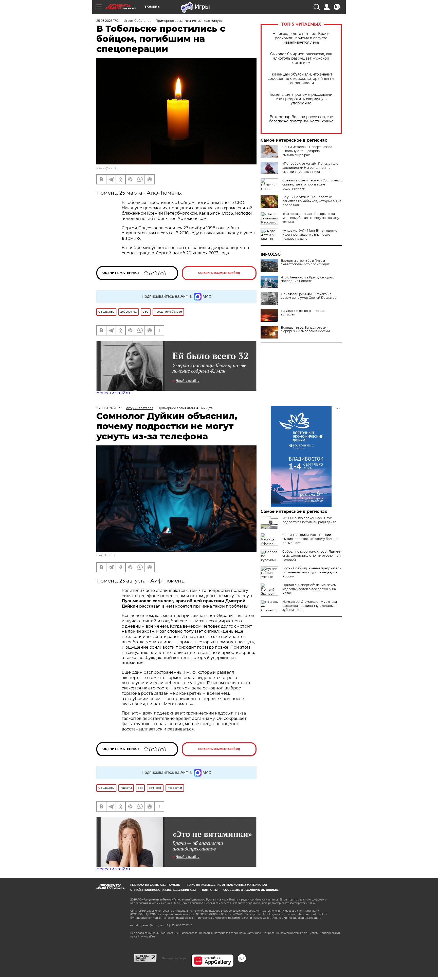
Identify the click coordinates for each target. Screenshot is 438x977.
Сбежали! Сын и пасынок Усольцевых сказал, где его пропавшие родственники (312, 184)
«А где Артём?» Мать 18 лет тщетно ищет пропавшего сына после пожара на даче (309, 234)
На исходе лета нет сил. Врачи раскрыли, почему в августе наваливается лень (301, 38)
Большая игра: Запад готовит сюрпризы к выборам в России (305, 329)
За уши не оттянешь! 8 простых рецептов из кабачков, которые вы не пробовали (311, 201)
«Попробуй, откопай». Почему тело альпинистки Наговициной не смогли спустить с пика (310, 168)
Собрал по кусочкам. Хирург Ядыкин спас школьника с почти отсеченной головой (311, 555)
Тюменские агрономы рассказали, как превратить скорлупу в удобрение (301, 98)
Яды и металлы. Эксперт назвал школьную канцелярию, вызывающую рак (307, 151)
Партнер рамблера (174, 958)
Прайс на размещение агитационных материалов (226, 885)
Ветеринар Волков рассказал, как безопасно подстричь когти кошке (301, 119)
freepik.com (105, 555)
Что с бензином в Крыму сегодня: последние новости (307, 279)
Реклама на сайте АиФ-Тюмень (155, 885)
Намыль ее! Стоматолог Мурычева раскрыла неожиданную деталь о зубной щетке (309, 606)
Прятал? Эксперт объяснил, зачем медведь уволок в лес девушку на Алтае (309, 589)
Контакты (209, 890)
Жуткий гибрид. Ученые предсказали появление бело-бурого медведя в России (311, 572)
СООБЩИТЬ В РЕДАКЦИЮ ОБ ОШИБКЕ (251, 890)
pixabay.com (106, 168)
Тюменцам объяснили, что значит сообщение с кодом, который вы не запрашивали (301, 78)
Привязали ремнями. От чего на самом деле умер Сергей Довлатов (308, 295)
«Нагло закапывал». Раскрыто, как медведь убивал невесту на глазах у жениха (310, 218)
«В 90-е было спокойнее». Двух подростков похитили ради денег (309, 520)
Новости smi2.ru (113, 392)
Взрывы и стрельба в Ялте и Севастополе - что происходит (305, 262)
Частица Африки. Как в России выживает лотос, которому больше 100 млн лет (310, 539)
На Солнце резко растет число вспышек (305, 312)
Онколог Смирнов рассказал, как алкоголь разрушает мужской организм (301, 58)
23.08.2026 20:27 (109, 408)
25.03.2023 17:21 (108, 21)
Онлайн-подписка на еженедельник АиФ (163, 890)
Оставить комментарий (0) (219, 273)
